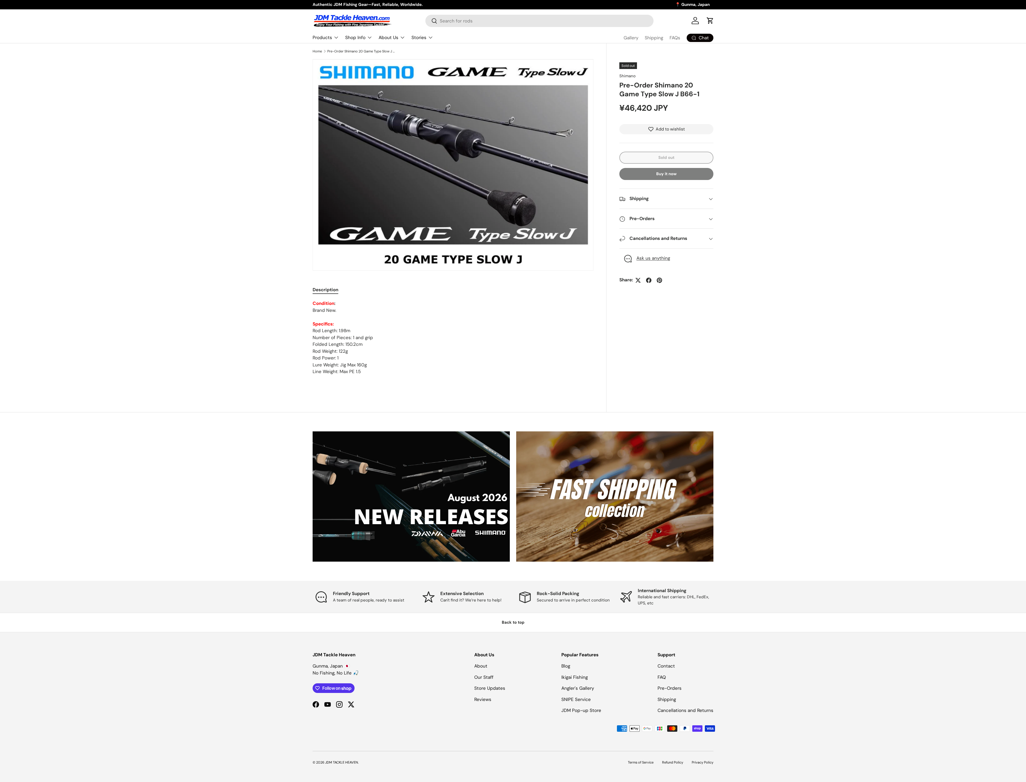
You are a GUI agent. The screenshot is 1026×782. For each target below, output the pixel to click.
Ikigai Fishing (574, 677)
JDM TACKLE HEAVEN (341, 762)
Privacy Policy (702, 762)
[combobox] (539, 21)
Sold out (666, 157)
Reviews (482, 699)
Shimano (627, 76)
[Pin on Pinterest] (659, 280)
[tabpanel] (453, 337)
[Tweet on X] (638, 280)
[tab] (325, 289)
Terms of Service (641, 762)
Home (317, 51)
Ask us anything (653, 258)
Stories (418, 37)
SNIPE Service (576, 699)
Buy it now (666, 174)
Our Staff (483, 677)
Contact (666, 666)
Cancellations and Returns (685, 710)
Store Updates (489, 688)
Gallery (631, 38)
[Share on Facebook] (648, 280)
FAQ (662, 677)
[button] (710, 20)
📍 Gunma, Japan (692, 4)
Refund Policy (672, 762)
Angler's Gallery (577, 688)
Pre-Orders (670, 688)
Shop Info (355, 37)
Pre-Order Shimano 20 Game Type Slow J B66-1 (361, 51)
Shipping (654, 38)
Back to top (513, 622)
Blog (565, 666)
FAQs (675, 38)
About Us (388, 37)
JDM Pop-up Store (581, 710)
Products (322, 37)
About (480, 666)
